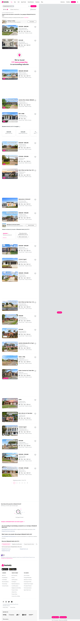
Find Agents (14, 581)
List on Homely (26, 575)
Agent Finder (23, 2)
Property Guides (15, 589)
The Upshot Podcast (27, 585)
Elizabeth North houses (6, 548)
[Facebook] (3, 602)
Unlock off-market (31, 225)
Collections (62, 2)
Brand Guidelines (5, 581)
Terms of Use (12, 607)
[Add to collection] (35, 27)
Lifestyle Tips (14, 592)
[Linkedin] (12, 602)
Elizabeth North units (24, 548)
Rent (15, 2)
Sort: (15, 9)
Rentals (13, 577)
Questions (37, 2)
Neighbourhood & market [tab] (17, 544)
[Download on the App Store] (5, 569)
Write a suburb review (23, 236)
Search (34, 6)
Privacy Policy (5, 607)
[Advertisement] (19, 88)
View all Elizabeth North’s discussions (9, 536)
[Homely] (9, 565)
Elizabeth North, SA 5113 (9, 12)
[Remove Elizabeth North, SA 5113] (13, 6)
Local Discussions (15, 585)
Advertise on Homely (28, 579)
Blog (42, 2)
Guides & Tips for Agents (28, 583)
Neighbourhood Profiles (16, 587)
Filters (6, 9)
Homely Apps (4, 583)
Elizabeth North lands (6, 550)
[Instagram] (6, 602)
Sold (18, 2)
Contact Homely (5, 585)
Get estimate (32, 21)
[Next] (36, 132)
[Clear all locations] (29, 6)
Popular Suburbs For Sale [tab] (29, 544)
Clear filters (26, 17)
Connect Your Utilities (16, 596)
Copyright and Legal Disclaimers (7, 558)
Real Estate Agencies (15, 583)
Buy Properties (14, 575)
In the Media (4, 579)
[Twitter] (9, 602)
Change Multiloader (27, 577)
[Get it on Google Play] (12, 569)
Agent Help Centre (27, 589)
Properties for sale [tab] (6, 544)
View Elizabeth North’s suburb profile (9, 529)
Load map (59, 312)
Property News (14, 594)
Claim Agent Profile (27, 581)
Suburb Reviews (31, 2)
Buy (11, 2)
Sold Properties (14, 579)
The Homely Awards (27, 587)
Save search (34, 9)
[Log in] (77, 2)
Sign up (73, 2)
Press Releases (4, 577)
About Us (4, 575)
